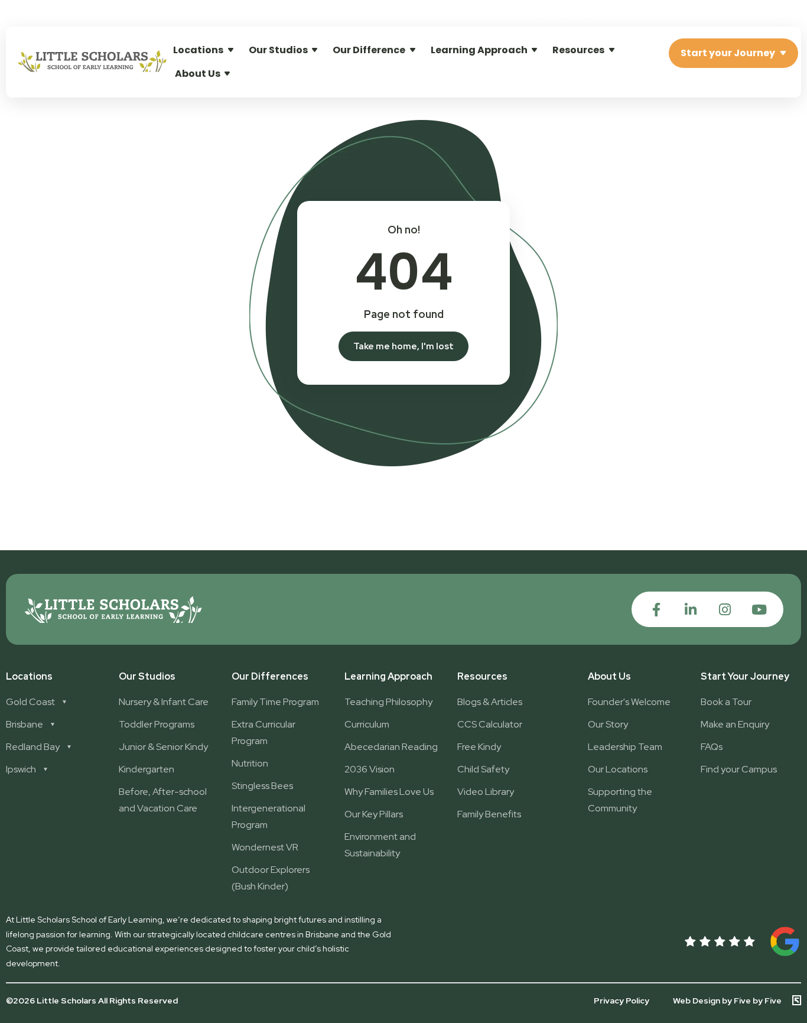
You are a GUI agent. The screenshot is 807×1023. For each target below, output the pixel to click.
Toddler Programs (156, 724)
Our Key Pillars (373, 814)
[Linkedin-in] (690, 609)
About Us (197, 73)
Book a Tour (726, 702)
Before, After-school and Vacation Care (163, 799)
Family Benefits (489, 814)
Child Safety (483, 769)
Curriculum (366, 724)
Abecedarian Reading (391, 747)
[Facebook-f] (656, 609)
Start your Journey (728, 53)
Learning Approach (479, 50)
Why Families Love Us (389, 791)
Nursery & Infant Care (164, 702)
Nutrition (250, 763)
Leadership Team (625, 747)
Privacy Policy (621, 1000)
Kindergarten (146, 769)
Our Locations (617, 769)
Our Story (608, 724)
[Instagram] (724, 609)
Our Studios (278, 50)
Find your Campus (739, 769)
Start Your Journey (745, 676)
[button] (654, 13)
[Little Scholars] (92, 69)
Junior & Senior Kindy (163, 747)
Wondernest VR (265, 847)
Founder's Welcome (629, 702)
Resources (578, 50)
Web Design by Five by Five (727, 1000)
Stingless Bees (262, 786)
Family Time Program (275, 702)
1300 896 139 (757, 12)
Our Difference (369, 50)
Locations (198, 50)
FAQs (712, 747)
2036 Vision (369, 769)
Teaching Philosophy (388, 702)
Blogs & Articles (489, 702)
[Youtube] (759, 609)
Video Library (485, 791)
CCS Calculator (489, 724)
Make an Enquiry (735, 724)
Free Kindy (479, 747)
